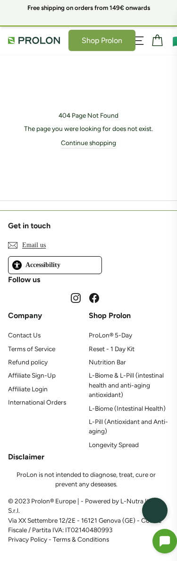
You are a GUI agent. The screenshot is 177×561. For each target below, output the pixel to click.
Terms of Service (31, 349)
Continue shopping (88, 143)
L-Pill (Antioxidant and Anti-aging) (128, 426)
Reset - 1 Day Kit (112, 349)
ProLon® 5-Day (110, 335)
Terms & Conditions (81, 539)
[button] (164, 541)
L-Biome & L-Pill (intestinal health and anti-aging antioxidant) (126, 384)
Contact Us (24, 335)
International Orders (37, 402)
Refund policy (28, 362)
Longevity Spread (114, 445)
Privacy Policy (27, 539)
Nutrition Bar (107, 362)
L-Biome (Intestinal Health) (127, 408)
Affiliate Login (28, 389)
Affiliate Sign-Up (32, 375)
